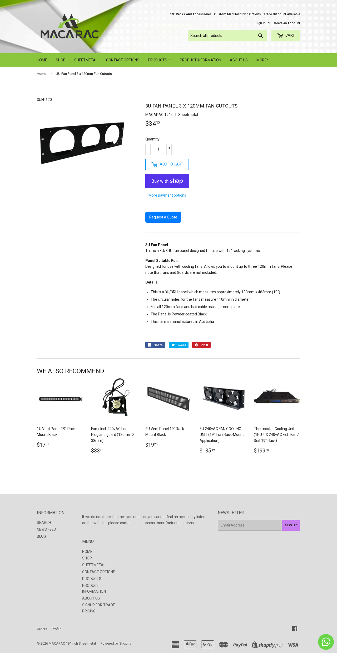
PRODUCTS (158, 60)
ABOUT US (239, 60)
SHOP (61, 60)
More (261, 60)
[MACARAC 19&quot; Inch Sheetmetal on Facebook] (295, 629)
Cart (290, 35)
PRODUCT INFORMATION (200, 60)
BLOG (41, 536)
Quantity (152, 139)
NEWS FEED (46, 529)
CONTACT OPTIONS (122, 60)
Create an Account (286, 23)
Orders (42, 629)
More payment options (167, 195)
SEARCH (44, 522)
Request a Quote (163, 217)
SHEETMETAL (85, 60)
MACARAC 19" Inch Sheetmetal (72, 643)
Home (41, 74)
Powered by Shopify (116, 643)
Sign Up (291, 525)
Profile (56, 629)
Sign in (260, 23)
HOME (42, 60)
